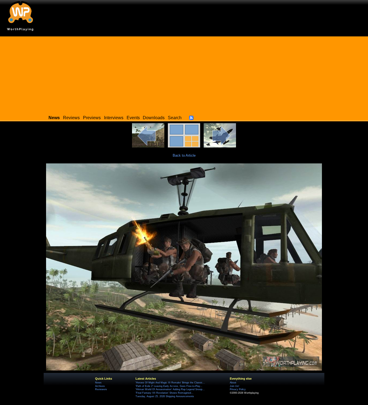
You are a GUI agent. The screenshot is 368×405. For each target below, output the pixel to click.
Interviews (113, 117)
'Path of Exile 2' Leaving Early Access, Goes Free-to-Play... (169, 386)
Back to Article (184, 155)
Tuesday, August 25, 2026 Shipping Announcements (165, 396)
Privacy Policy (238, 389)
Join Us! (234, 386)
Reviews (71, 117)
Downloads (154, 117)
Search (175, 117)
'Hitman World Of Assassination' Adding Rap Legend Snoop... (170, 389)
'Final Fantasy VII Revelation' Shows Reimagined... (164, 393)
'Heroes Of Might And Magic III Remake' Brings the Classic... (170, 382)
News (98, 382)
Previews (92, 117)
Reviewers (101, 389)
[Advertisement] (184, 74)
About (233, 382)
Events (133, 117)
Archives (100, 386)
